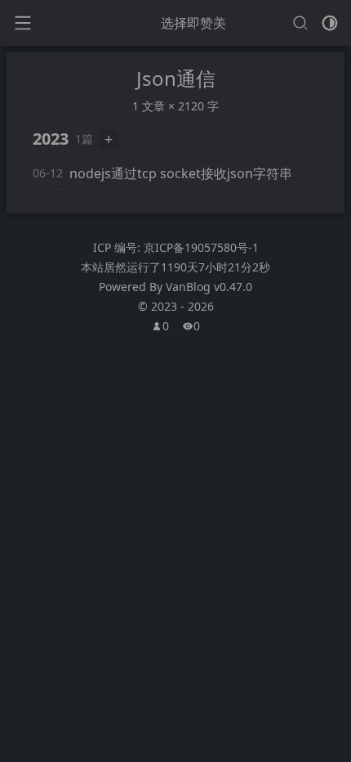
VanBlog (209, 286)
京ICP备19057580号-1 (201, 247)
